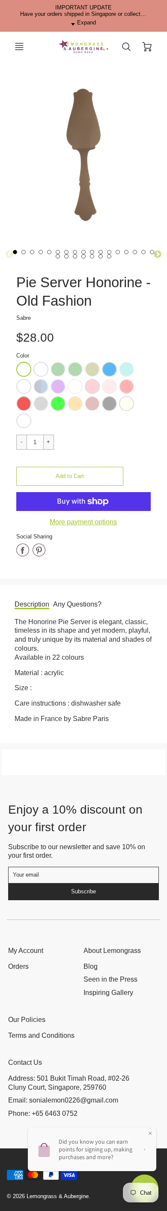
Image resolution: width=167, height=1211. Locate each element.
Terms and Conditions (41, 1035)
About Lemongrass (112, 950)
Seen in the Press (110, 979)
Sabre (23, 318)
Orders (18, 966)
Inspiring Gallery (108, 992)
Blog (91, 966)
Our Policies (26, 1019)
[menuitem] (39, 966)
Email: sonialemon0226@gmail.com (63, 1100)
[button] (69, 476)
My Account (25, 950)
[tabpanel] (32, 252)
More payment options (83, 522)
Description (32, 604)
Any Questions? (77, 604)
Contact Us (25, 1062)
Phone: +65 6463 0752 (43, 1113)
